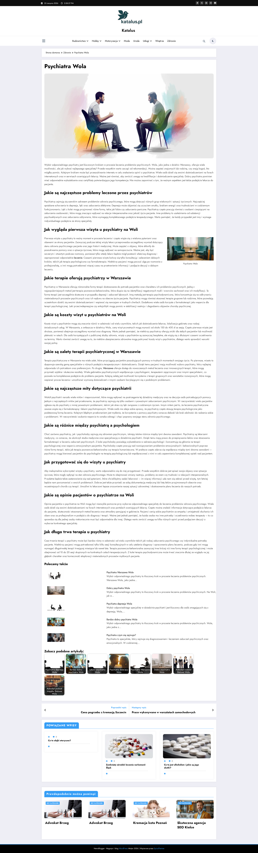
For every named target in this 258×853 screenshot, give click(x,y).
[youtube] (215, 3)
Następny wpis (139, 707)
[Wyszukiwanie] (204, 41)
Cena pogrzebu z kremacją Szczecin (103, 712)
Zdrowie (171, 41)
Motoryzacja (111, 41)
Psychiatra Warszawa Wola (120, 572)
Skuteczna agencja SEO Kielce (191, 825)
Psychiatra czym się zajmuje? (121, 635)
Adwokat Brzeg (57, 823)
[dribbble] (206, 3)
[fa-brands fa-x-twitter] (201, 3)
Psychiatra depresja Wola (119, 603)
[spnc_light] (212, 41)
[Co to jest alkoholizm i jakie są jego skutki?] (187, 746)
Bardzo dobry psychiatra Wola (122, 619)
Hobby (95, 41)
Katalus (128, 30)
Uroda (136, 41)
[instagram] (210, 3)
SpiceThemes (159, 848)
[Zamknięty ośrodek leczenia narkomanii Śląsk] (129, 746)
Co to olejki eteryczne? (59, 740)
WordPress (123, 848)
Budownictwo (79, 41)
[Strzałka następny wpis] (213, 710)
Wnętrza (159, 41)
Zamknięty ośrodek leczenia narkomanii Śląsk (125, 766)
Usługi (146, 41)
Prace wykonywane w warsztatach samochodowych (163, 712)
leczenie (78, 258)
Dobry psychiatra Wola (118, 588)
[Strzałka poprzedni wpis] (45, 710)
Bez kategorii (53, 803)
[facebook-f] (197, 3)
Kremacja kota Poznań (150, 823)
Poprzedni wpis (118, 707)
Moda (127, 41)
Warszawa (108, 368)
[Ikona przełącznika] (44, 41)
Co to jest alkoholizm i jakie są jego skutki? (181, 766)
